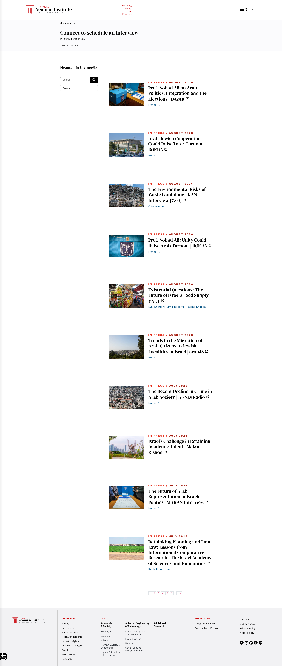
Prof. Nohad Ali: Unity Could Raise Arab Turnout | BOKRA (177, 243)
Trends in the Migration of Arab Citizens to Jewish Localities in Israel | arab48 (176, 346)
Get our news (247, 624)
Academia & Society (106, 625)
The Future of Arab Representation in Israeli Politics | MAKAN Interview (176, 496)
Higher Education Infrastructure (111, 653)
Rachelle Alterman (160, 569)
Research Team (70, 632)
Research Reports (72, 636)
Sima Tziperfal (175, 306)
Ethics (104, 640)
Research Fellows (205, 623)
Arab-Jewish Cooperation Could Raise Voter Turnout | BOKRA (176, 144)
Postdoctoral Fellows (207, 628)
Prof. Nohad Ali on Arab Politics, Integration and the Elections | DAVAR (177, 93)
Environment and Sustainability (135, 633)
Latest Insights (70, 641)
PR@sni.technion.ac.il (73, 39)
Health (129, 643)
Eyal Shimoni (156, 306)
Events (65, 650)
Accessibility (247, 632)
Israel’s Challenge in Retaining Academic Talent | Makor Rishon (179, 446)
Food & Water (133, 638)
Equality (105, 636)
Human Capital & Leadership (110, 646)
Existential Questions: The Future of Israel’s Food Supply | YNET (179, 295)
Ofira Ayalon (156, 206)
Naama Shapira (196, 306)
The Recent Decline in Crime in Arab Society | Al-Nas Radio (180, 394)
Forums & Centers (72, 645)
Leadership (68, 628)
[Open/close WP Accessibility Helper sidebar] (3, 656)
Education (106, 631)
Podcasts (67, 658)
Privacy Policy (247, 628)
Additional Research (160, 625)
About (65, 623)
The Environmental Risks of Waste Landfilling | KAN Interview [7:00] (177, 194)
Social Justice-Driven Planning (134, 649)
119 (179, 593)
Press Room (68, 654)
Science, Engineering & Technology (137, 625)
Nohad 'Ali (154, 104)
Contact (244, 619)
